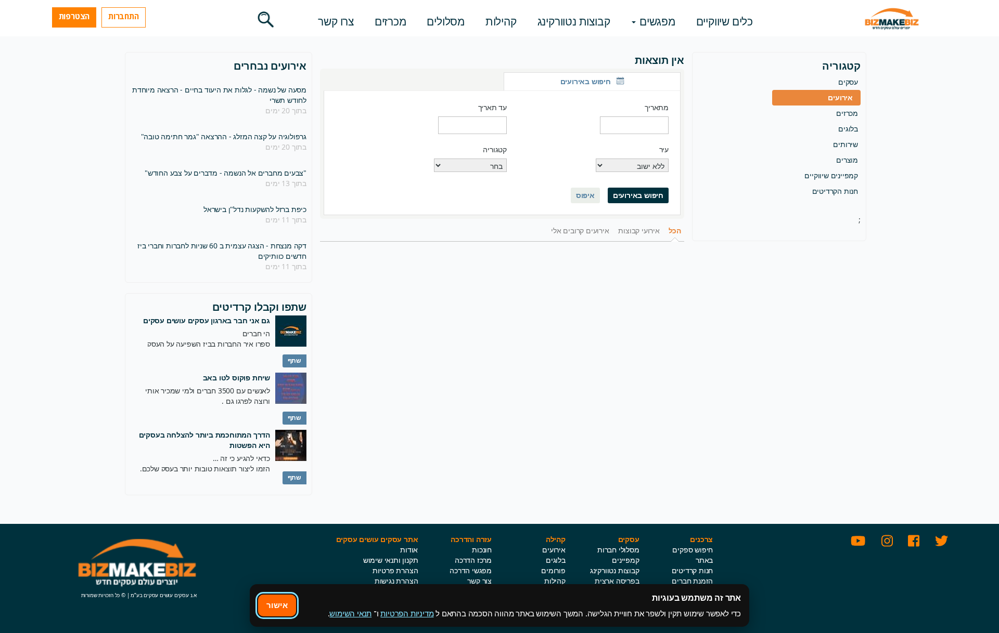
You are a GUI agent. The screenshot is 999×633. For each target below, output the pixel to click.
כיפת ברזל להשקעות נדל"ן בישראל (254, 209)
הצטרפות (74, 16)
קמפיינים (625, 560)
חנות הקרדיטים (835, 191)
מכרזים (390, 21)
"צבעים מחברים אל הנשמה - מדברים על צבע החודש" (225, 173)
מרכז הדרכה (473, 560)
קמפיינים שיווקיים (831, 175)
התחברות (123, 16)
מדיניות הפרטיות (406, 613)
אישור (277, 605)
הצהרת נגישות (396, 581)
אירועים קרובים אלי (580, 230)
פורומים (553, 570)
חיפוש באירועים (638, 195)
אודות (409, 550)
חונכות (482, 550)
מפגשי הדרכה (471, 570)
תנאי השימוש (350, 613)
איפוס (585, 195)
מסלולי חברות (618, 550)
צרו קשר (336, 21)
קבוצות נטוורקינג (573, 21)
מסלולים (446, 21)
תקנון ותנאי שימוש (390, 560)
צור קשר (479, 581)
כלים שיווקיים (724, 21)
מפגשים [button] (656, 21)
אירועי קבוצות (638, 230)
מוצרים (847, 160)
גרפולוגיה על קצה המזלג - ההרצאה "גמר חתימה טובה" (223, 136)
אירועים (840, 97)
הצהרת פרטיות (395, 570)
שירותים (845, 144)
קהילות (501, 21)
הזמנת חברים (692, 581)
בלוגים (848, 129)
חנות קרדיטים (692, 570)
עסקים (848, 82)
